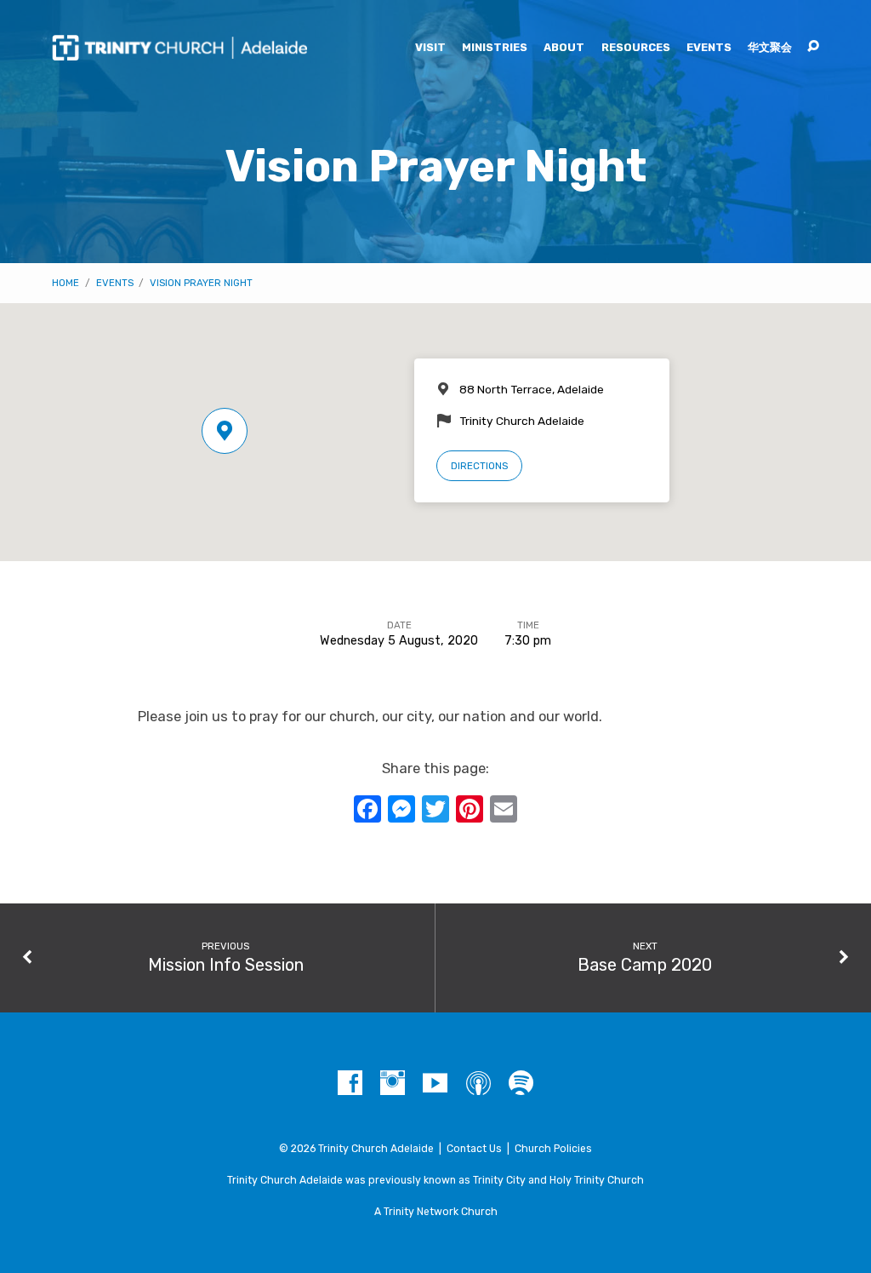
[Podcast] (478, 1083)
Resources (635, 48)
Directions (479, 466)
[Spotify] (521, 1083)
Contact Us (474, 1149)
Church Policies (553, 1149)
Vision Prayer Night (201, 283)
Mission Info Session (226, 965)
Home (65, 283)
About (564, 48)
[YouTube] (435, 1083)
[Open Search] (813, 47)
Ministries (494, 48)
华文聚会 (770, 48)
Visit (430, 48)
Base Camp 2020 (645, 965)
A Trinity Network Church (436, 1212)
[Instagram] (392, 1083)
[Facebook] (350, 1083)
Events (709, 48)
